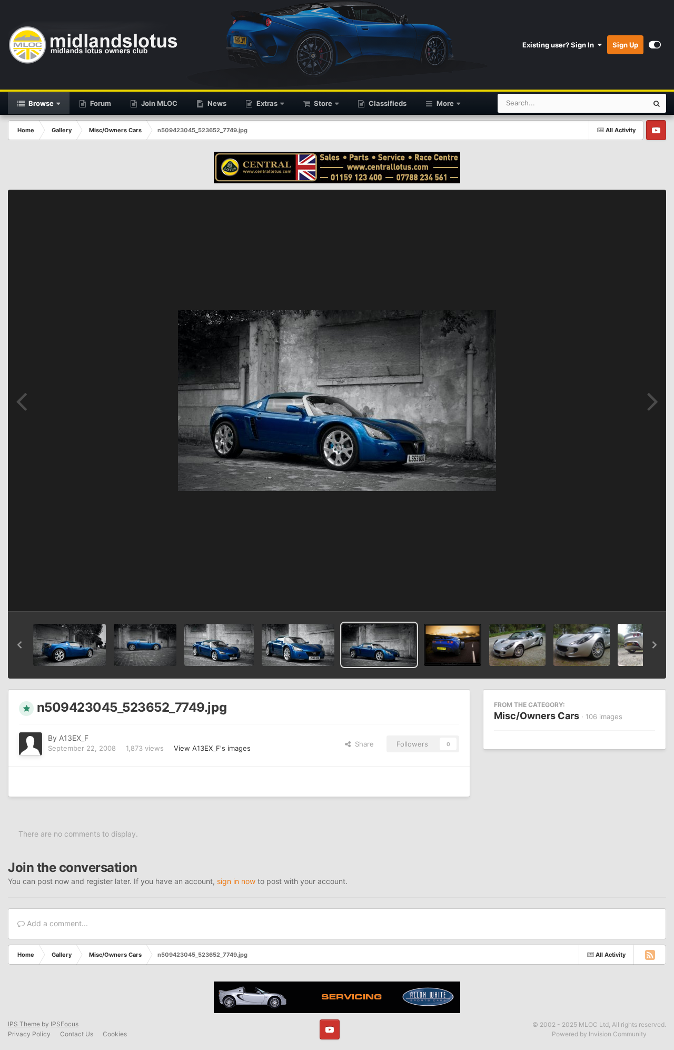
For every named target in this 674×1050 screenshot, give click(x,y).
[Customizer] (654, 44)
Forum (99, 103)
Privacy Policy (29, 1034)
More (445, 103)
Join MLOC (158, 103)
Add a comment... (56, 923)
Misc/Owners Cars (536, 715)
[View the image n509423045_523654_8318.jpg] (219, 645)
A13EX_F (73, 737)
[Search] (656, 103)
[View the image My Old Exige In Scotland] (452, 645)
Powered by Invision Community (599, 1034)
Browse (40, 103)
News (216, 103)
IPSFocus (64, 1024)
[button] (19, 644)
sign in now (236, 881)
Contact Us (76, 1034)
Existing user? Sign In (559, 45)
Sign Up (625, 45)
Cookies (115, 1034)
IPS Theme (24, 1024)
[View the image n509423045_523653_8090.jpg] (298, 645)
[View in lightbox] (337, 400)
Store (322, 103)
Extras (266, 103)
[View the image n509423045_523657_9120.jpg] (69, 645)
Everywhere (615, 103)
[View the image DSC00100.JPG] (517, 645)
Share (362, 744)
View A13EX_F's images (212, 748)
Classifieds (387, 103)
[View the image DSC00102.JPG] (581, 645)
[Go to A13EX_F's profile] (30, 743)
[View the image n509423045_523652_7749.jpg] (379, 645)
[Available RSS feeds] (649, 955)
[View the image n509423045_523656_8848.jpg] (145, 645)
